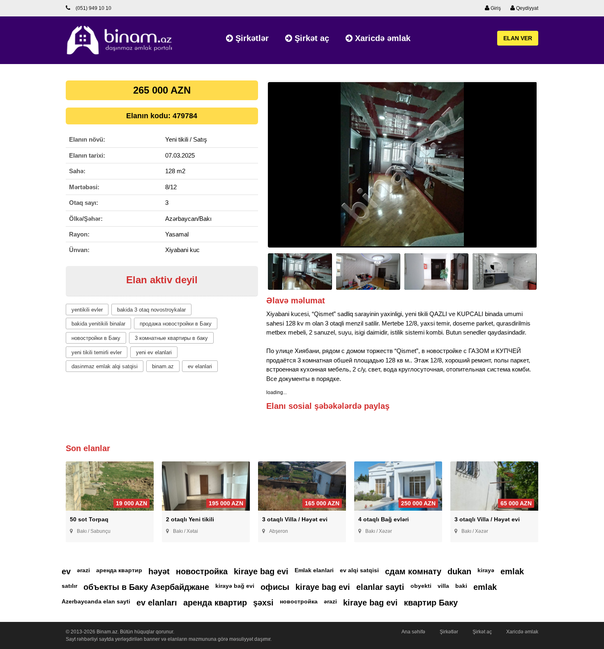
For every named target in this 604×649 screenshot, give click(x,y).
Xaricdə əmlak (381, 38)
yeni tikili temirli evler (96, 352)
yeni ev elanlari (154, 352)
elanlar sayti (380, 587)
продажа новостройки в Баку (176, 324)
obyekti (420, 585)
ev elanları (156, 602)
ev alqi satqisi (359, 570)
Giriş (495, 8)
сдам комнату (413, 571)
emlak (512, 571)
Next (550, 168)
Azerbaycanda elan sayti (96, 601)
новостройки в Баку (95, 338)
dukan (459, 571)
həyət (159, 571)
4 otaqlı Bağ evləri (383, 519)
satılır (69, 585)
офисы (275, 587)
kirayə (485, 570)
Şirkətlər (251, 38)
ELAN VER (517, 38)
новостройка (202, 571)
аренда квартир (119, 570)
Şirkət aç (310, 38)
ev (66, 571)
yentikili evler (87, 310)
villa (443, 585)
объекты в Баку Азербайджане (146, 587)
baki (461, 585)
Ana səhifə (413, 632)
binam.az (163, 366)
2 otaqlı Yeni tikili (190, 519)
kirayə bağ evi (234, 585)
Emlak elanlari (314, 570)
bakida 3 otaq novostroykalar (151, 310)
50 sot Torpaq (89, 519)
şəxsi (263, 602)
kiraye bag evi (261, 571)
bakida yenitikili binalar (98, 324)
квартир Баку (431, 602)
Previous (253, 168)
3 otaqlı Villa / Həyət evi (294, 519)
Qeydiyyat (526, 8)
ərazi (83, 570)
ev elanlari (200, 366)
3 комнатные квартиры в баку (171, 338)
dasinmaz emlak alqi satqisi (104, 366)
